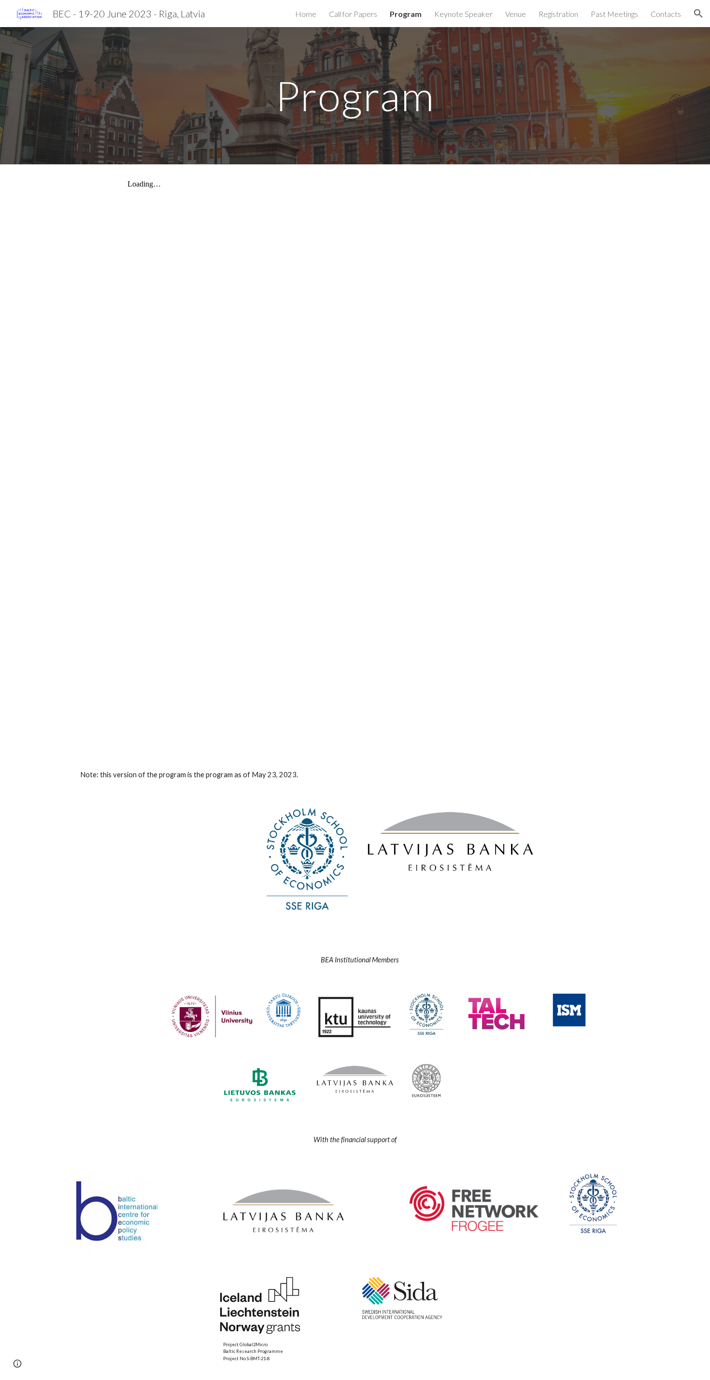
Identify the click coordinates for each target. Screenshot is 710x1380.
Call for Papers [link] (353, 13)
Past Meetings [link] (614, 13)
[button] (698, 13)
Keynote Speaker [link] (463, 13)
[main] (355, 95)
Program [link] (406, 13)
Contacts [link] (666, 13)
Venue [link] (515, 13)
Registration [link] (558, 13)
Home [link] (305, 13)
